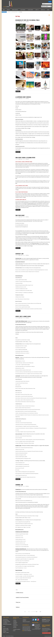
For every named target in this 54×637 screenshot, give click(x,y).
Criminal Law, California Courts (20, 542)
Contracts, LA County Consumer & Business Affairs (23, 281)
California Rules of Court (32, 203)
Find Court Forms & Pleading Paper (25, 157)
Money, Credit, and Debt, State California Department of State (25, 388)
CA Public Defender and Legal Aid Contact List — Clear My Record (25, 581)
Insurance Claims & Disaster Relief (38, 68)
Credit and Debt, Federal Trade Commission (22, 381)
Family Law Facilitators (19, 119)
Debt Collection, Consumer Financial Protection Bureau (24, 396)
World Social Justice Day (45, 89)
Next (36, 611)
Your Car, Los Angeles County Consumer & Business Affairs (24, 441)
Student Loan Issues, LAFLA (19, 449)
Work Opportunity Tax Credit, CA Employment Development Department (26, 473)
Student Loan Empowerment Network (21, 453)
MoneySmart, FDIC (18, 386)
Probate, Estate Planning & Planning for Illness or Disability (20, 88)
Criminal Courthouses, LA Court (20, 539)
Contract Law (20, 41)
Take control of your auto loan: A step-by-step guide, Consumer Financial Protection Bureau (30, 439)
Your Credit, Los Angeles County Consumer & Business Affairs (25, 431)
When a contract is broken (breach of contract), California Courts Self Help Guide (28, 303)
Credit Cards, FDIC (18, 420)
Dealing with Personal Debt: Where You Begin (22, 339)
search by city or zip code (45, 238)
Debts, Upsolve (17, 384)
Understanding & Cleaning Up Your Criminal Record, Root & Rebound (26, 557)
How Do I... (44, 3)
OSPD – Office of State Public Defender (21, 579)
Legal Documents (20, 78)
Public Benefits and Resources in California (22, 353)
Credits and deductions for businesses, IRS (22, 466)
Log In (50, 1)
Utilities (30, 87)
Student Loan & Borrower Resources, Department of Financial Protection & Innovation (29, 451)
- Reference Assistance (26, 621)
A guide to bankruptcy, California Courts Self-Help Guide (24, 362)
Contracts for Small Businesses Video (21, 288)
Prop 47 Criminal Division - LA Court (20, 567)
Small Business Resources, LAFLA (20, 286)
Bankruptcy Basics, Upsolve (19, 368)
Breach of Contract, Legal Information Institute (22, 306)
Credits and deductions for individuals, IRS (22, 464)
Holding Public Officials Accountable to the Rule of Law (24, 523)
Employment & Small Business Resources (45, 50)
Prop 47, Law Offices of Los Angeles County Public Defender (24, 566)
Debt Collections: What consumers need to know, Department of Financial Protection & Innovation (31, 398)
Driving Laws (30, 49)
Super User (20, 21)
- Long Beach (15, 622)
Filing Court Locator (35, 243)
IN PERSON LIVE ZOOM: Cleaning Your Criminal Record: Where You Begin (26, 515)
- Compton (14, 620)
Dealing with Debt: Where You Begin (21, 345)
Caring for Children (30, 31)
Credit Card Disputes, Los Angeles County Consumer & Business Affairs (26, 426)
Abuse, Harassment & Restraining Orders (20, 32)
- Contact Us (24, 619)
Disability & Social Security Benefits (45, 41)
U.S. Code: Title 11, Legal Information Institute (22, 364)
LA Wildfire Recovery (45, 69)
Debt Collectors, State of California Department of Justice (24, 399)
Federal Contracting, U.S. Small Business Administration (24, 292)
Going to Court (37, 58)
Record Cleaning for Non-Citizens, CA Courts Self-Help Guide (25, 555)
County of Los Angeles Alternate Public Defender (23, 577)
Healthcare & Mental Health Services (45, 59)
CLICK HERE (44, 619)
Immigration (30, 68)
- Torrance (15, 626)
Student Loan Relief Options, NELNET (21, 456)
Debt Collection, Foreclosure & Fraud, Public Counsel (23, 394)
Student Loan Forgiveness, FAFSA (20, 454)
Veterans (37, 87)
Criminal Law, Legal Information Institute (21, 533)
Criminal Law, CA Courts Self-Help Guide (21, 544)
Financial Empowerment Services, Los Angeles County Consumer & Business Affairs (28, 373)
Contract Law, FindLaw (18, 283)
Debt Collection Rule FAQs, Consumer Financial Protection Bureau (25, 411)
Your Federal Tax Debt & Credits (20, 347)
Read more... (18, 91)
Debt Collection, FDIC (18, 392)
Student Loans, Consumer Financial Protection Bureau (24, 447)
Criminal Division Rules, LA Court (20, 541)
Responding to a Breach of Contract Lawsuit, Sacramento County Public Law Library (28, 308)
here (18, 189)
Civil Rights (37, 30)
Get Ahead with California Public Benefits (22, 351)
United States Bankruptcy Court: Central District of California (25, 366)
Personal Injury (45, 78)
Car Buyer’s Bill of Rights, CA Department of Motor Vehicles (24, 443)
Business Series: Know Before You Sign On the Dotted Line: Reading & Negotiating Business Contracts (31, 269)
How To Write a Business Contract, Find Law (22, 299)
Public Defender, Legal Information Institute (22, 572)
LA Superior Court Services (23, 97)
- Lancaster (14, 621)
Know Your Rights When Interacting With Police (22, 521)
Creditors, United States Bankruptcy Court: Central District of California (26, 413)
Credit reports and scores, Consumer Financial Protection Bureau (25, 424)
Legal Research (30, 77)
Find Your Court (20, 215)
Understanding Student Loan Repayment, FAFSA (23, 458)
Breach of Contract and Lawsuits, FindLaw (22, 305)
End (40, 611)
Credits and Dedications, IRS (19, 462)
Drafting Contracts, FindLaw (19, 296)
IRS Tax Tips (17, 469)
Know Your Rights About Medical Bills (21, 349)
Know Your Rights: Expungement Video (21, 562)
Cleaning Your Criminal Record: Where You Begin (23, 525)
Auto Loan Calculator (18, 437)
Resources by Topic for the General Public (27, 20)
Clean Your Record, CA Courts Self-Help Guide (22, 553)
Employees (37, 48)
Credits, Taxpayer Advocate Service (21, 475)
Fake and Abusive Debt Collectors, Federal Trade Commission (25, 401)
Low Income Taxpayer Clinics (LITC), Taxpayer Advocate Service (25, 477)
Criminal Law (37, 39)
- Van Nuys (14, 627)
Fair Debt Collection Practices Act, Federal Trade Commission (25, 405)
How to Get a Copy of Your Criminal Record (22, 560)
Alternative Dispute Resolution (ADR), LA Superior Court (24, 285)
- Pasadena (15, 623)
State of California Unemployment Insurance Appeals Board (25, 471)
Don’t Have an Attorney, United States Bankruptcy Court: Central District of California (28, 371)
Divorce (20, 50)
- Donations (24, 620)
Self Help (27, 21)
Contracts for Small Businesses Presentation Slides (23, 290)
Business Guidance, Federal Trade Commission (23, 407)
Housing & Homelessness (21, 69)
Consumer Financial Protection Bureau (21, 383)
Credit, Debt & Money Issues (30, 40)
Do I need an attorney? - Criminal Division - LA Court (23, 574)
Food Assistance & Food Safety (30, 59)
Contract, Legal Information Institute (21, 279)
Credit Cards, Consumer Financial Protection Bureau (23, 422)
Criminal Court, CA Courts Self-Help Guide (22, 546)
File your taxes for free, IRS (19, 468)
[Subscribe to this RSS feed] (49, 15)
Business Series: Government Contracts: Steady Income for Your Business (27, 271)
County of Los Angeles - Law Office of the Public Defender (24, 576)
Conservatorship (45, 31)
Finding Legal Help (20, 59)
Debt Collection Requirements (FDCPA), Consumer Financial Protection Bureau (27, 409)
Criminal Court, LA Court (19, 535)
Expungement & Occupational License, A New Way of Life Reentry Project (27, 564)
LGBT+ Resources (37, 77)
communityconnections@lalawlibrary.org (25, 500)
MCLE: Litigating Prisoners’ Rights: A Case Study (22, 527)
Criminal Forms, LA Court (19, 537)
